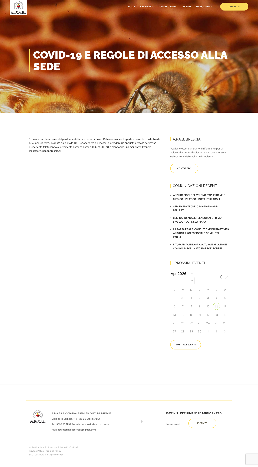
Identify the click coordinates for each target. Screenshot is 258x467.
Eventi (187, 6)
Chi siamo (146, 6)
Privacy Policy (36, 450)
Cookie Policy (53, 450)
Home (131, 6)
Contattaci (184, 168)
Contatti (234, 6)
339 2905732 (63, 424)
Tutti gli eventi (186, 344)
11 (216, 306)
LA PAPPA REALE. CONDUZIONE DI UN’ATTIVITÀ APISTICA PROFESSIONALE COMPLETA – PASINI (201, 233)
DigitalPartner (55, 454)
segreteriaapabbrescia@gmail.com (77, 429)
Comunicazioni (167, 6)
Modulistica (204, 6)
